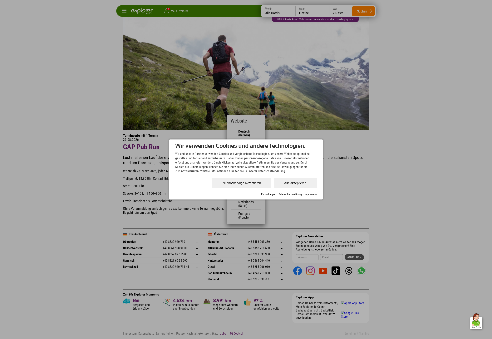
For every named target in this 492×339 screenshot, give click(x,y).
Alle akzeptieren (295, 183)
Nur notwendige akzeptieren (242, 183)
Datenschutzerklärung (290, 194)
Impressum (311, 194)
